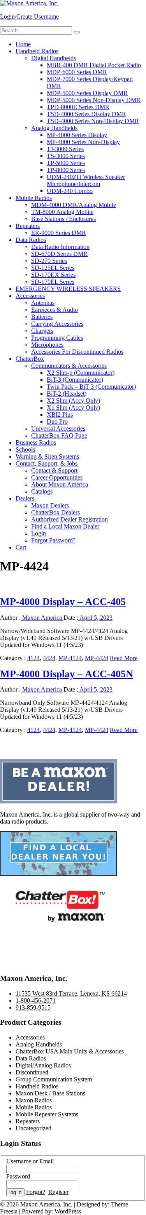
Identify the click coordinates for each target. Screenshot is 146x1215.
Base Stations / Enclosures (63, 219)
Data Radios (31, 239)
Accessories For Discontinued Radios (77, 351)
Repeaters (28, 225)
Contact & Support (54, 470)
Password (18, 1176)
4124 (33, 658)
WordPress (68, 1211)
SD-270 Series (49, 260)
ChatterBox (30, 358)
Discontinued (32, 1072)
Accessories (30, 295)
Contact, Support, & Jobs (46, 463)
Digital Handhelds (53, 58)
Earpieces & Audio (54, 309)
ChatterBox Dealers (55, 512)
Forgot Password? (53, 540)
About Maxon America (59, 484)
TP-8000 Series (66, 170)
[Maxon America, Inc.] (29, 3)
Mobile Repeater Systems (47, 1114)
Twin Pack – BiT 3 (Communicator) (91, 386)
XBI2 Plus (60, 414)
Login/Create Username (29, 16)
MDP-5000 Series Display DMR (87, 93)
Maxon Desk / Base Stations (50, 1093)
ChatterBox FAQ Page (59, 435)
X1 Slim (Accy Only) (73, 407)
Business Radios (36, 442)
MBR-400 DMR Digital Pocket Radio (94, 65)
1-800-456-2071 (36, 1000)
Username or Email (30, 1161)
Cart (21, 547)
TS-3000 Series (66, 156)
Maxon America (42, 617)
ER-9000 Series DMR (58, 232)
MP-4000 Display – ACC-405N (66, 674)
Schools (25, 449)
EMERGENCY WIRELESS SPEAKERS (68, 288)
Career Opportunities (57, 477)
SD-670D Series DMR (59, 253)
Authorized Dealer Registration (69, 519)
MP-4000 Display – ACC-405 (63, 601)
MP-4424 (96, 658)
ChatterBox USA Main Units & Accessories (70, 1051)
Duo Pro (57, 421)
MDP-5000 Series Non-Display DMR (94, 100)
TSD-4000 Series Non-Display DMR (93, 121)
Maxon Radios (34, 1100)
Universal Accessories (58, 428)
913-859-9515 (33, 1007)
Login (38, 533)
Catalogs (42, 491)
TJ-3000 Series (65, 149)
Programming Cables (57, 337)
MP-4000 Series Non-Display (83, 142)
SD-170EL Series (52, 281)
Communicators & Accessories (69, 365)
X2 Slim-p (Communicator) (80, 372)
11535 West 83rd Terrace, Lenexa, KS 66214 (71, 993)
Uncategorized (33, 1128)
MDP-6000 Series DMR (77, 72)
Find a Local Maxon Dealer (65, 526)
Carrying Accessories (57, 323)
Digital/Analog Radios (43, 1065)
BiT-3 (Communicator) (75, 379)
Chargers (42, 330)
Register (58, 1192)
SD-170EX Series (53, 274)
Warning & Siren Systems (47, 456)
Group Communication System (54, 1079)
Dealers (25, 498)
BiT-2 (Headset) (66, 393)
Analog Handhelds (54, 128)
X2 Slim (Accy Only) (73, 400)
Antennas (43, 302)
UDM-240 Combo (70, 191)
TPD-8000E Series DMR (78, 107)
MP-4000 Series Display (77, 135)
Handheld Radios (37, 51)
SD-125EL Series (52, 267)
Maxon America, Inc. (46, 1204)
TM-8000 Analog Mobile (62, 212)
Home (23, 44)
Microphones (47, 344)
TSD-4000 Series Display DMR (86, 114)
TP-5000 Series (66, 163)
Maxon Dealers (50, 505)
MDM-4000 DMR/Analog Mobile (73, 205)
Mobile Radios (34, 198)
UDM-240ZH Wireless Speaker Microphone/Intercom (86, 180)
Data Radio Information (60, 246)
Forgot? (35, 1192)
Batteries (42, 316)
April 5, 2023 (95, 617)
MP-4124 (70, 658)
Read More (123, 658)
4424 (49, 658)
